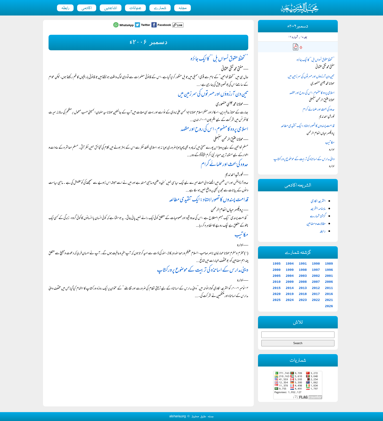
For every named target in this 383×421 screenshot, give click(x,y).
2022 (316, 300)
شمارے (160, 8)
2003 (303, 276)
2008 (303, 282)
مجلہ (182, 8)
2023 (303, 300)
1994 (290, 264)
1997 (316, 270)
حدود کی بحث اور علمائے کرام (224, 164)
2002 (316, 276)
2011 (329, 288)
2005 (277, 276)
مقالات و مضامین (316, 224)
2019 (290, 294)
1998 (303, 270)
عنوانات (135, 8)
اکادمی (87, 8)
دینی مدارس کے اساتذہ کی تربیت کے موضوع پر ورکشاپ (202, 270)
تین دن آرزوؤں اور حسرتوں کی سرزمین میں (213, 94)
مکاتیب (241, 235)
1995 (277, 264)
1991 (303, 264)
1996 (329, 270)
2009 (290, 282)
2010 (277, 282)
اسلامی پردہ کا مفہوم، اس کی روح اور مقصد (214, 129)
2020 (277, 294)
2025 (277, 300)
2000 (277, 270)
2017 (316, 294)
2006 (329, 282)
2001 (329, 276)
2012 (316, 288)
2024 (290, 300)
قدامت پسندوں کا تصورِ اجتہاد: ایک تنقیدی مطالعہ (208, 200)
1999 (290, 270)
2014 (290, 288)
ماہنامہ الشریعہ (318, 209)
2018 (303, 294)
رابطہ (65, 8)
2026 (329, 306)
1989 (329, 264)
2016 (329, 294)
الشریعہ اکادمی (318, 201)
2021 (329, 300)
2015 (277, 288)
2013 (303, 288)
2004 (290, 276)
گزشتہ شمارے (318, 216)
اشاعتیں (110, 8)
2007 (316, 282)
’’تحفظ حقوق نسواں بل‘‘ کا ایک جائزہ (219, 59)
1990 (316, 264)
